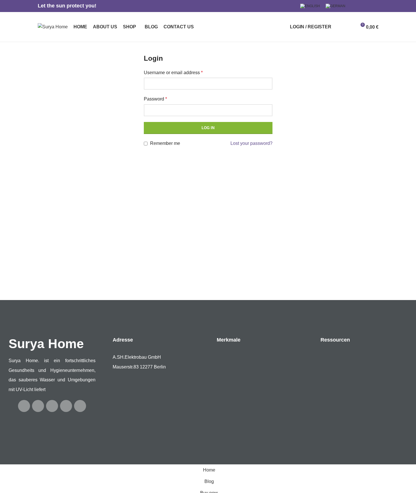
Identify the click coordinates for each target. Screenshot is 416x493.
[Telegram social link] (375, 6)
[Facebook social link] (354, 6)
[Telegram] (66, 406)
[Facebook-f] (24, 406)
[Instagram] (52, 406)
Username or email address (173, 72)
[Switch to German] (335, 6)
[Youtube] (38, 406)
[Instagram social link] (361, 6)
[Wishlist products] (350, 27)
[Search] (339, 27)
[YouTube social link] (368, 6)
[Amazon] (80, 406)
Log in (208, 128)
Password (155, 98)
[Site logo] (53, 26)
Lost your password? (251, 143)
